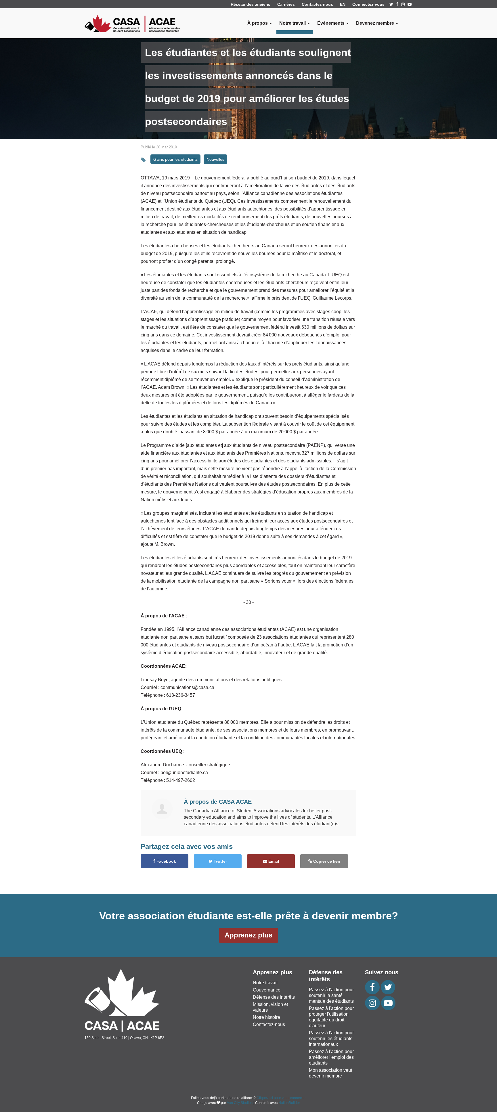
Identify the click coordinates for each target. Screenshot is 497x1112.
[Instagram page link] (403, 4)
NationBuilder (289, 1103)
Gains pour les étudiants (175, 159)
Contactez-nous (317, 4)
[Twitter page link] (391, 4)
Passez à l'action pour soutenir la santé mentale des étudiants (331, 995)
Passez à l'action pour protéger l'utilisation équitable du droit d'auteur (331, 1017)
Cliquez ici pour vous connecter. (281, 1098)
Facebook (165, 861)
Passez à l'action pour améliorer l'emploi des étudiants (331, 1057)
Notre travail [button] (293, 23)
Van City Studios (240, 1103)
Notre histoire (266, 1017)
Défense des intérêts (274, 997)
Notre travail (265, 982)
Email (273, 861)
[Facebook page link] (397, 4)
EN (342, 4)
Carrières (286, 4)
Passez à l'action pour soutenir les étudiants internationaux (331, 1038)
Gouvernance (266, 989)
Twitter (220, 861)
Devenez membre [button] (375, 23)
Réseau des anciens (250, 4)
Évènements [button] (331, 23)
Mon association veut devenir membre (330, 1073)
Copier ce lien (326, 861)
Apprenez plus (248, 935)
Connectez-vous (368, 4)
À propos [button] (258, 23)
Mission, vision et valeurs (270, 1007)
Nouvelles (215, 159)
